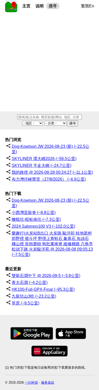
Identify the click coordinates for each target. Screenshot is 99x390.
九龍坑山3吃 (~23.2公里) (34, 296)
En (91, 6)
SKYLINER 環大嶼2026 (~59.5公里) (44, 158)
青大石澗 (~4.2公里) (29, 282)
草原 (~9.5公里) (25, 303)
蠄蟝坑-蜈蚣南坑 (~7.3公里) (36, 219)
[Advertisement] (49, 61)
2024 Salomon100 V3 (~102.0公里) (43, 226)
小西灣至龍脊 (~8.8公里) (34, 212)
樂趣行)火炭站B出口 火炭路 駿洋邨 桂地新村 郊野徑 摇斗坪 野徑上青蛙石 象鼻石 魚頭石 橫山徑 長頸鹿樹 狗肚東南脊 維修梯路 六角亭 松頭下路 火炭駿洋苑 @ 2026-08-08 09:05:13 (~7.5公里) (52, 244)
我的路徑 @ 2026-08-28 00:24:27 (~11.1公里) (52, 172)
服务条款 (47, 382)
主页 (26, 6)
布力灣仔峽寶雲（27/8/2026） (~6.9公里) (49, 179)
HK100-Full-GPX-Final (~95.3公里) (43, 289)
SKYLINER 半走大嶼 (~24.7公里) (41, 165)
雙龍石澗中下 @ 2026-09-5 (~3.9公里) (46, 275)
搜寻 (53, 6)
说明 (40, 6)
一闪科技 (31, 382)
